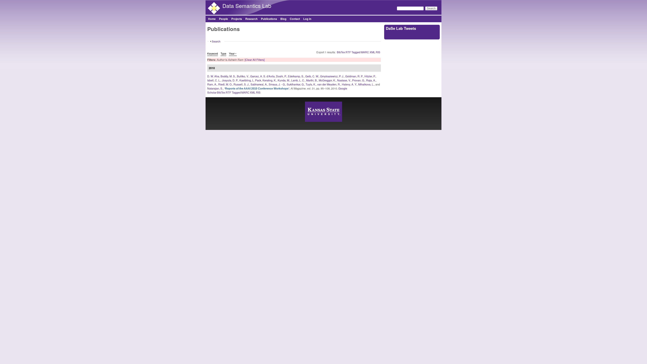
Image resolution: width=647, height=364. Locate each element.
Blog (283, 19)
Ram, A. (212, 84)
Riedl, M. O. (225, 84)
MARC (365, 52)
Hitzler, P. (370, 76)
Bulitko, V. (243, 76)
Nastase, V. (344, 80)
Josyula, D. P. (230, 80)
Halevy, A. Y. (349, 84)
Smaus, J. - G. (277, 84)
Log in (307, 19)
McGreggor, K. (327, 80)
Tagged (355, 52)
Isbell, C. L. (214, 80)
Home (212, 19)
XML (372, 52)
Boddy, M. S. (228, 76)
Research (251, 19)
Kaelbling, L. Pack (250, 80)
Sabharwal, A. (259, 84)
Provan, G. (358, 80)
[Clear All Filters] (255, 60)
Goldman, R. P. (354, 76)
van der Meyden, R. (329, 84)
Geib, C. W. (312, 76)
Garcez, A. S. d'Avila (262, 76)
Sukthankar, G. (295, 84)
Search (216, 41)
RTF (348, 52)
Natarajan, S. (215, 88)
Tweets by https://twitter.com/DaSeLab (408, 36)
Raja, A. (371, 80)
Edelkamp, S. (296, 76)
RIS (378, 52)
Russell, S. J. (241, 84)
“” (256, 88)
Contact (295, 19)
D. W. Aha (213, 76)
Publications (269, 19)
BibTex (341, 52)
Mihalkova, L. (366, 84)
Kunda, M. (284, 80)
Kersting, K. (269, 80)
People (223, 19)
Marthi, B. (311, 80)
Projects (236, 19)
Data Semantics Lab (246, 5)
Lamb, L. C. (298, 80)
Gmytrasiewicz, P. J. (332, 76)
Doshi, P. (281, 76)
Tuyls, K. (311, 84)
